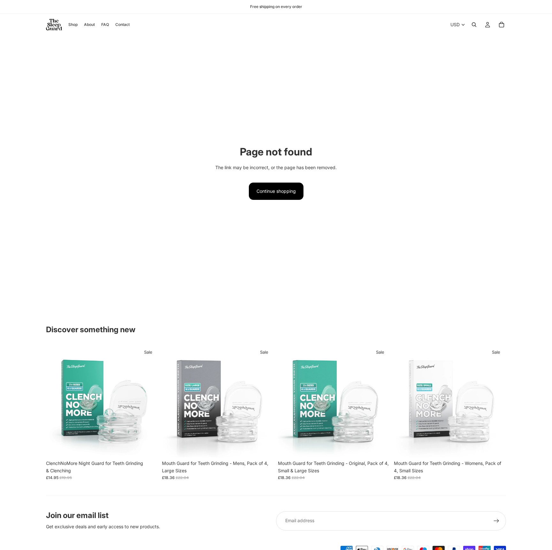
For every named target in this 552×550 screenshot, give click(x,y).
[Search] (474, 25)
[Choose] (148, 447)
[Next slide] (264, 401)
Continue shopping (276, 191)
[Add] (264, 447)
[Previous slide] (171, 401)
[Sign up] (496, 521)
